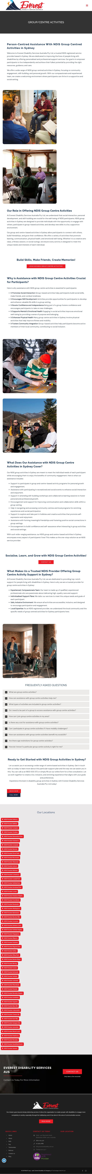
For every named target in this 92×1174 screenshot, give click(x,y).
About (10, 1138)
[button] (46, 692)
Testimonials (12, 1147)
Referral (11, 1150)
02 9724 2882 (40, 1143)
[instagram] (86, 1170)
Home (10, 1135)
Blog (10, 1156)
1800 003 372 (40, 1140)
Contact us (12, 1153)
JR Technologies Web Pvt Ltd (58, 1170)
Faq (10, 1144)
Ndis (10, 1141)
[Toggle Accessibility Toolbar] (4, 1160)
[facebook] (82, 1170)
